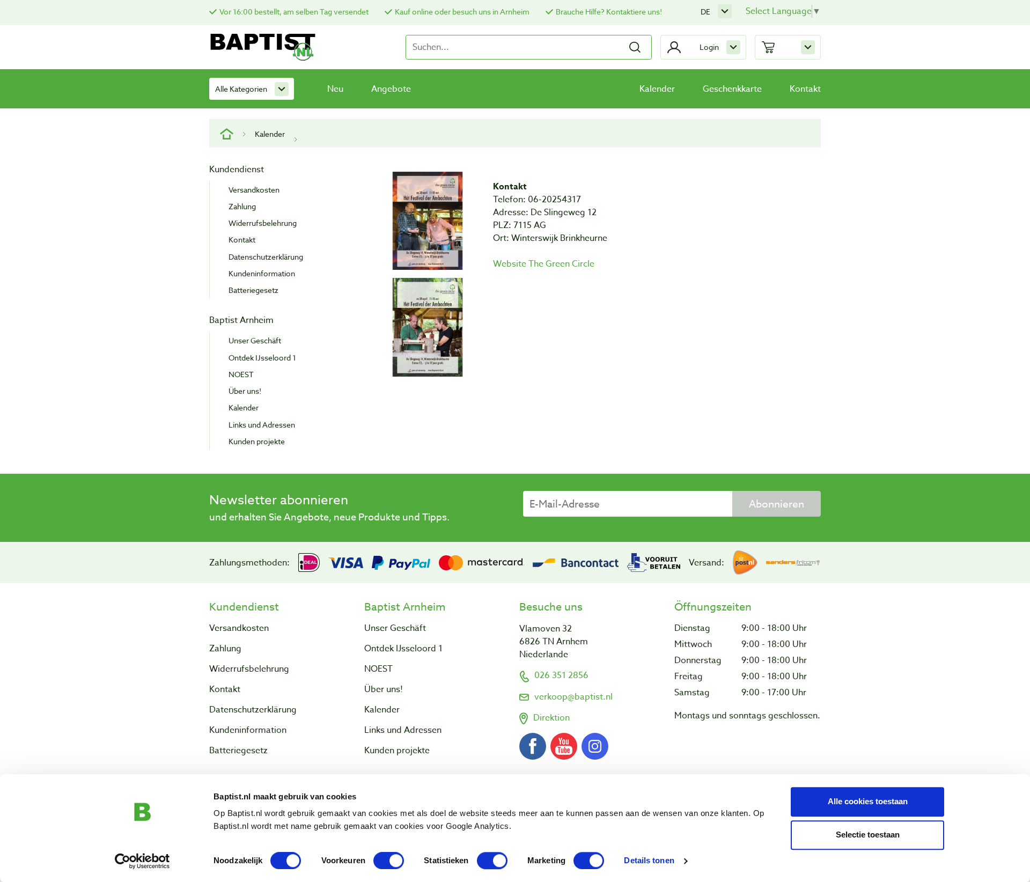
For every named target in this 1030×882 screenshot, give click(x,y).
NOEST (241, 374)
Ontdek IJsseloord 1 (262, 357)
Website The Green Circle (543, 264)
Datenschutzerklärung (266, 257)
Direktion (551, 717)
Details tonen (649, 860)
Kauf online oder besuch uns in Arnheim (462, 11)
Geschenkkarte (732, 89)
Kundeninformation (262, 273)
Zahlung (242, 206)
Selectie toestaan (868, 834)
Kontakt (805, 89)
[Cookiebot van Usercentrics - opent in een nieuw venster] (142, 861)
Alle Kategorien (241, 89)
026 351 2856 (561, 675)
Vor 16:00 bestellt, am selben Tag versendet (294, 11)
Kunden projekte (257, 441)
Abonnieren (776, 504)
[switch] (388, 860)
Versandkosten (254, 190)
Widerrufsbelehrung (263, 223)
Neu (335, 89)
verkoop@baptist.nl (573, 696)
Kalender (657, 89)
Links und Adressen (262, 425)
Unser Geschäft (255, 340)
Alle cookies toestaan (868, 801)
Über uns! (245, 391)
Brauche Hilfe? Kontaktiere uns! (609, 11)
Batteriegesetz (253, 290)
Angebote (391, 89)
